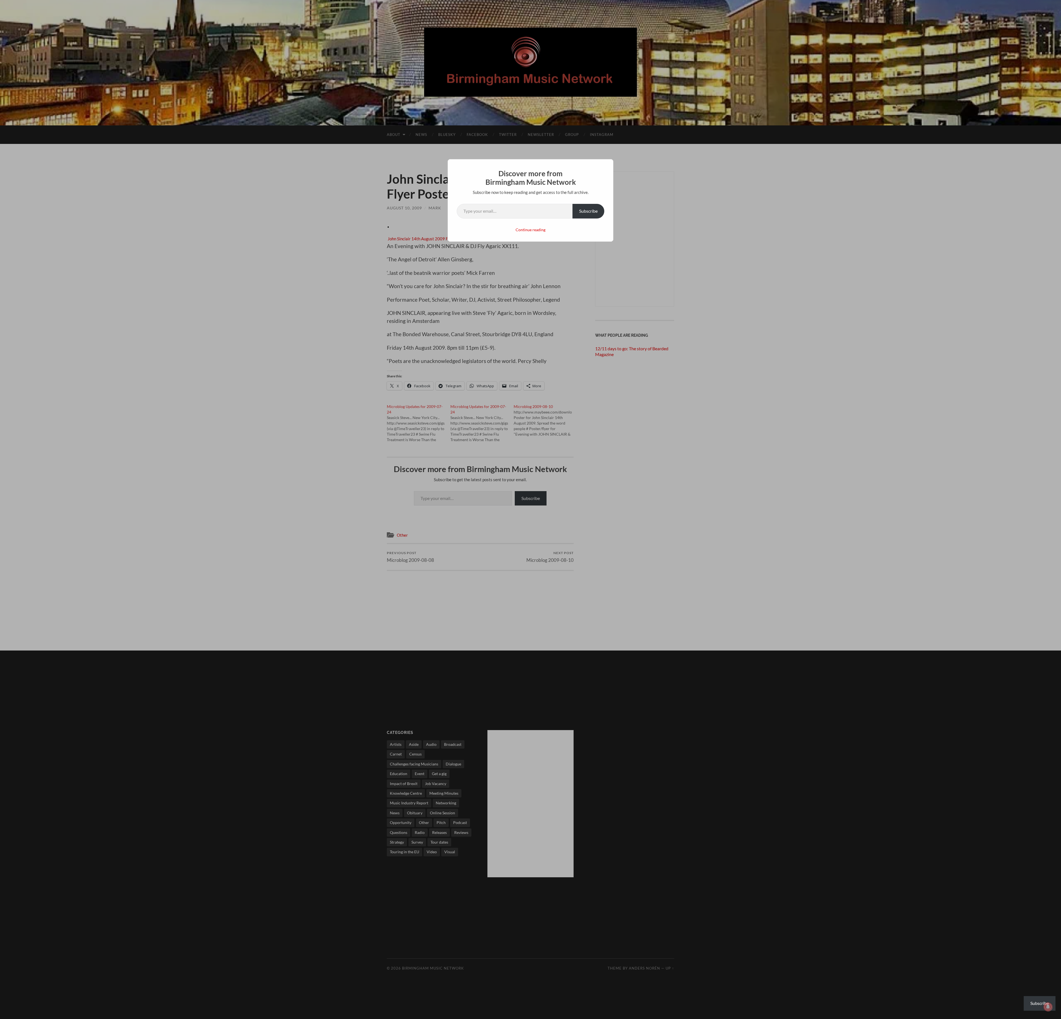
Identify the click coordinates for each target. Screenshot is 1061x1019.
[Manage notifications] (1048, 1006)
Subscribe (588, 211)
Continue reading (530, 229)
